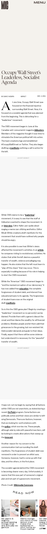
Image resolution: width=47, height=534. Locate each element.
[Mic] (4, 5)
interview (8, 226)
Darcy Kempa (9, 96)
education (23, 289)
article (40, 250)
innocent (9, 437)
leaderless (29, 215)
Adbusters (39, 130)
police (7, 427)
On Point (12, 412)
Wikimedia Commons (23, 485)
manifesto (14, 148)
